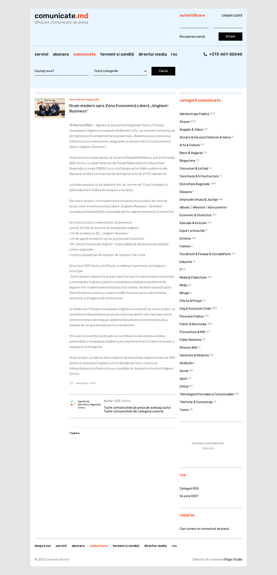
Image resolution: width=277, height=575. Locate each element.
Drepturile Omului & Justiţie (199, 200)
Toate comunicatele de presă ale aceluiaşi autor (137, 408)
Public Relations (191, 340)
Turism (184, 410)
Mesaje (184, 293)
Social (184, 371)
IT (181, 270)
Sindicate (186, 363)
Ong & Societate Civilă (195, 309)
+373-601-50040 (225, 54)
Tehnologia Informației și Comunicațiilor (207, 394)
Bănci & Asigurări (191, 153)
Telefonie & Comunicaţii (196, 402)
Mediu (184, 285)
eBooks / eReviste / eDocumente (203, 207)
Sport (184, 379)
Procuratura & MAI (192, 332)
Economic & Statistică (195, 215)
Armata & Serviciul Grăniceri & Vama (205, 137)
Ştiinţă (184, 386)
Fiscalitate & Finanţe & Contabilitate (205, 254)
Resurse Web (188, 347)
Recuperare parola (192, 36)
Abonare (61, 54)
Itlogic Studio (233, 559)
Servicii (41, 54)
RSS (174, 54)
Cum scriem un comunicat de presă (204, 529)
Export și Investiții (192, 231)
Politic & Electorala (193, 324)
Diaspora (186, 192)
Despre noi (43, 546)
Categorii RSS (189, 488)
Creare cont (232, 15)
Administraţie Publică (194, 114)
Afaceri (185, 122)
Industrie (186, 262)
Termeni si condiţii (117, 54)
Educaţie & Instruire (193, 223)
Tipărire (74, 433)
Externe (185, 238)
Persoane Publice (192, 316)
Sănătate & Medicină (194, 355)
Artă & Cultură (190, 145)
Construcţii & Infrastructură (199, 176)
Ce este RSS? (189, 496)
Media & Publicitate (193, 277)
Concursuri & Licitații (194, 168)
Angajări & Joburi (191, 129)
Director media (152, 54)
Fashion (185, 246)
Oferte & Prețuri (191, 301)
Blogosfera (187, 161)
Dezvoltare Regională (84, 99)
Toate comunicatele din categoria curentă (133, 411)
